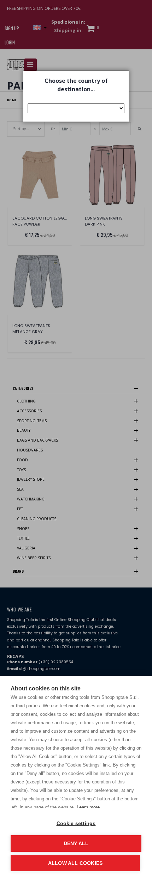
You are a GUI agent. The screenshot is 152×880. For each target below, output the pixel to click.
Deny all (76, 843)
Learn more (88, 807)
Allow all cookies (75, 863)
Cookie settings (76, 823)
